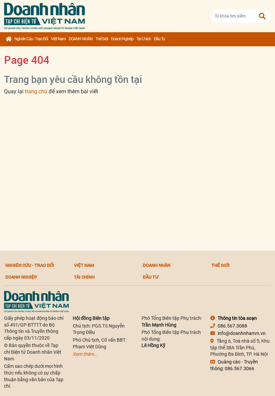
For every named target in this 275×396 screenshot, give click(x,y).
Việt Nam (58, 39)
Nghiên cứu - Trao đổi (31, 39)
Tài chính (143, 39)
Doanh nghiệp (122, 39)
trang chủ (36, 91)
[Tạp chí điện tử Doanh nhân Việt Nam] (44, 14)
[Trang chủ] (8, 39)
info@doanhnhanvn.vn (242, 333)
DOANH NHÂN (81, 39)
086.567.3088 (232, 326)
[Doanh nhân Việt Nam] (36, 301)
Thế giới (102, 39)
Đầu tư (159, 39)
